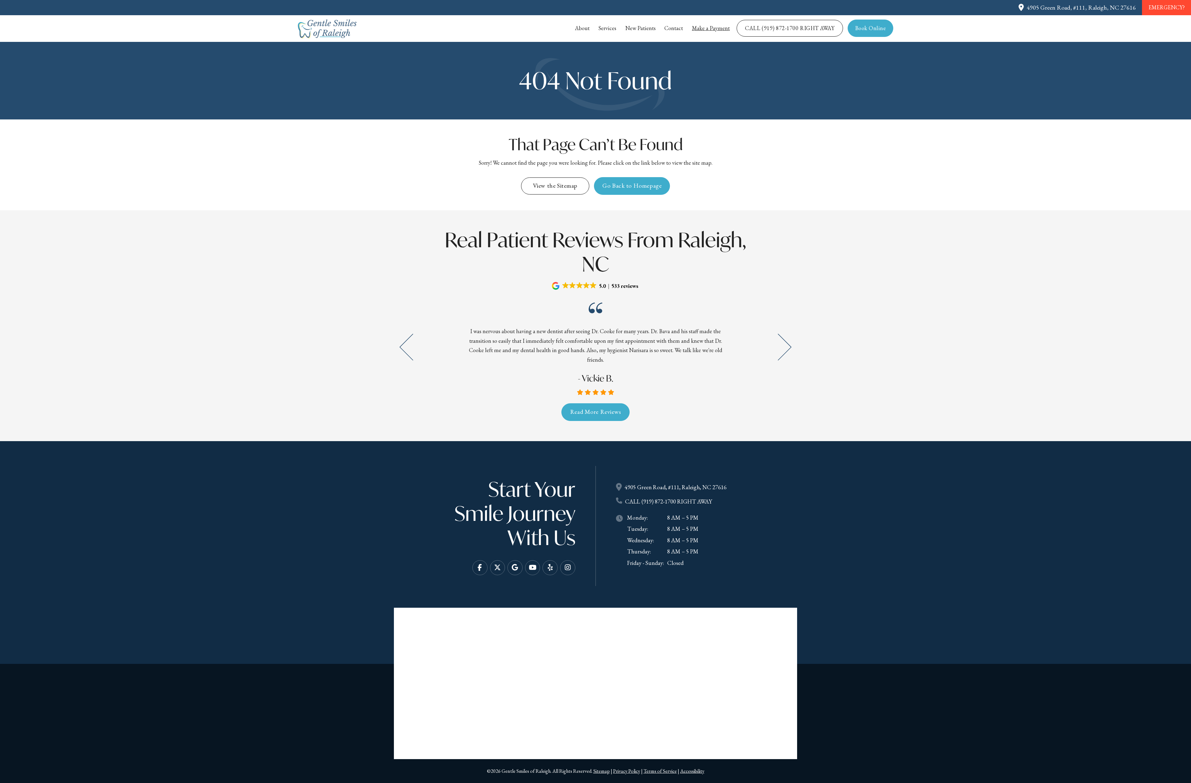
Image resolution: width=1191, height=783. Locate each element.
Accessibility (692, 771)
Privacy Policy (626, 771)
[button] (595, 286)
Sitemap (601, 771)
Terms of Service (660, 771)
